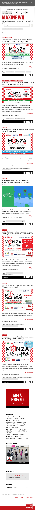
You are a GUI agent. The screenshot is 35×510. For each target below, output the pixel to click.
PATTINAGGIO (11, 429)
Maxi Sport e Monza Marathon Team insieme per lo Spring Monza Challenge (18, 338)
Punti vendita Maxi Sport (22, 9)
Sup (17, 436)
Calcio (21, 417)
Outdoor (21, 425)
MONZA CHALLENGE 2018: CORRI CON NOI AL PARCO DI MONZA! (18, 84)
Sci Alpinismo (23, 431)
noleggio (24, 424)
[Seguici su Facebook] (16, 12)
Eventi (20, 28)
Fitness (23, 418)
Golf (8, 420)
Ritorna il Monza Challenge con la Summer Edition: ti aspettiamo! (17, 286)
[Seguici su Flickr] (27, 12)
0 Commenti (6, 75)
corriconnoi (8, 377)
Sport (10, 28)
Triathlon (20, 438)
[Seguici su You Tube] (24, 12)
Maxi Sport (14, 80)
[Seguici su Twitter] (19, 12)
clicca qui (14, 3)
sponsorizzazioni (6, 169)
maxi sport (20, 377)
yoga (27, 438)
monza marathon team (20, 71)
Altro (4, 80)
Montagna (16, 424)
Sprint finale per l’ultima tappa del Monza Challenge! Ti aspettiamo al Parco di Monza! (18, 233)
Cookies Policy (29, 497)
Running (9, 37)
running (28, 71)
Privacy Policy (19, 497)
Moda (15, 28)
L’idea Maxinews (11, 9)
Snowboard (19, 433)
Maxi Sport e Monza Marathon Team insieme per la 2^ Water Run (18, 130)
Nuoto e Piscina (11, 425)
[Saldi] (17, 407)
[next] (26, 454)
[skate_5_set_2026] (17, 454)
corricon (8, 324)
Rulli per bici (22, 429)
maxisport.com (22, 422)
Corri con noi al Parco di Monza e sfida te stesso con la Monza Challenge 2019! (17, 40)
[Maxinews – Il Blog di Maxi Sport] (13, 17)
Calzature (9, 418)
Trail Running (11, 438)
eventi (4, 37)
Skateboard (10, 433)
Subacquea (10, 436)
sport (23, 221)
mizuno (12, 272)
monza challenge (9, 71)
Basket (14, 417)
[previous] (8, 454)
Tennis (22, 436)
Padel (8, 427)
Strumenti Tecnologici (19, 434)
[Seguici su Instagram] (21, 12)
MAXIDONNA (11, 422)
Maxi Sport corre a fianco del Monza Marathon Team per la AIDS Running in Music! (16, 182)
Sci (15, 431)
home (4, 28)
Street (8, 434)
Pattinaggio (16, 427)
